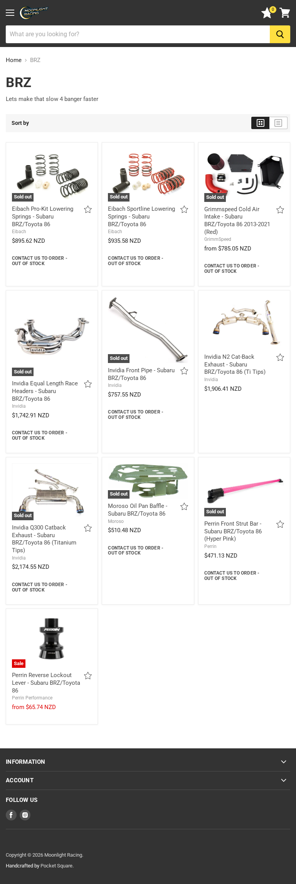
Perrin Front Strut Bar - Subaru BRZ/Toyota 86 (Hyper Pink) (233, 531)
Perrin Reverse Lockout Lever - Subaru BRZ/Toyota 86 (46, 683)
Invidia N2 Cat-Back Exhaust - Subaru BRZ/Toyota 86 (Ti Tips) (235, 364)
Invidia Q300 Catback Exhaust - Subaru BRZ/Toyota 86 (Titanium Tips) (44, 539)
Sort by (20, 123)
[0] (267, 16)
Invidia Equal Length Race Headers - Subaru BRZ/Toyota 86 (45, 391)
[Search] (280, 34)
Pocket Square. (57, 866)
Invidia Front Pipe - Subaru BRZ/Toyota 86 (141, 374)
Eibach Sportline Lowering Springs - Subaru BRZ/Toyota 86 (141, 216)
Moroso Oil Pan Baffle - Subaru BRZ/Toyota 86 (137, 510)
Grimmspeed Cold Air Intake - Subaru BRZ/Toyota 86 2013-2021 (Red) (237, 220)
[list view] (278, 123)
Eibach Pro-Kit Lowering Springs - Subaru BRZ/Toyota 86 (42, 216)
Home (14, 60)
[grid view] (260, 123)
